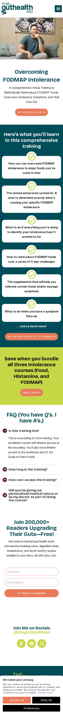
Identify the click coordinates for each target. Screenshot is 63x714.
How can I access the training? (33, 480)
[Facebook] (31, 643)
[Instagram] (41, 643)
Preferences (31, 708)
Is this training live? (24, 431)
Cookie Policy (45, 692)
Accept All (17, 700)
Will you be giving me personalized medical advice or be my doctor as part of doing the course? (33, 495)
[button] (58, 8)
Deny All (46, 700)
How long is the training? (28, 469)
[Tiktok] (21, 643)
